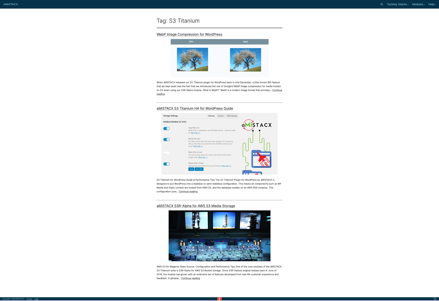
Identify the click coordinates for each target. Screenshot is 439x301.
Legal (36, 299)
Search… (382, 4)
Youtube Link (219, 298)
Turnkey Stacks (397, 4)
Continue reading (188, 191)
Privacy (29, 299)
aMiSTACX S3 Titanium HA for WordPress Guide (195, 108)
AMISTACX (10, 4)
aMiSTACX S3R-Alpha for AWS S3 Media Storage (196, 206)
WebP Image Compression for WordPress (189, 34)
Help (431, 4)
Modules (417, 4)
